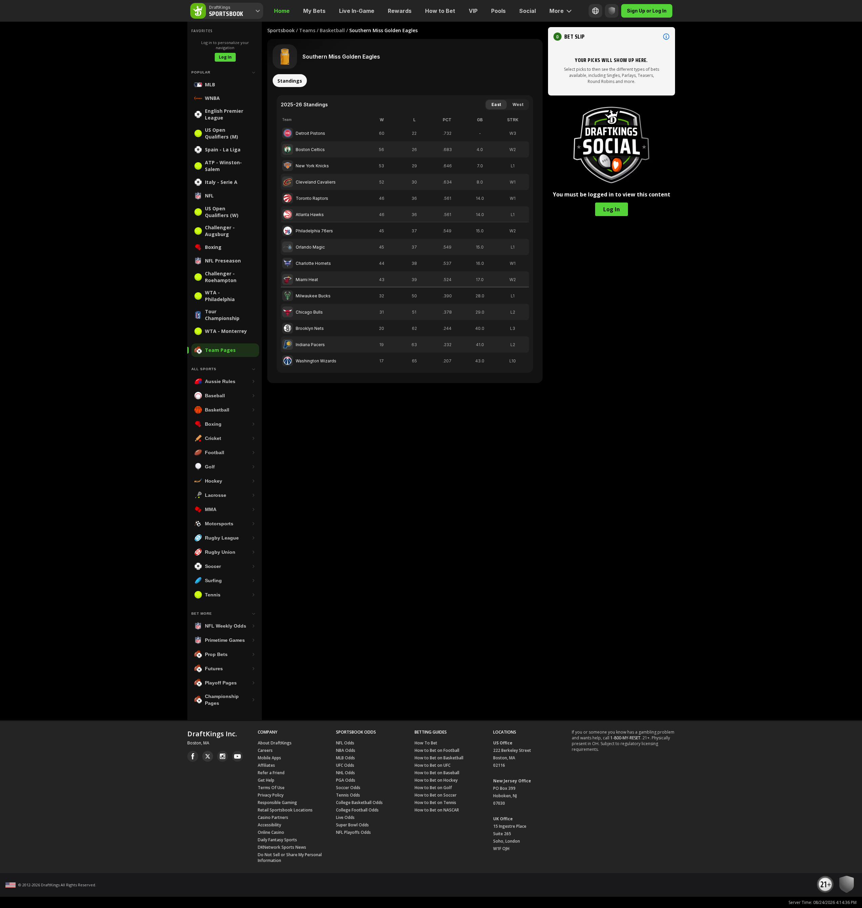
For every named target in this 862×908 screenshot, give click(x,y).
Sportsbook (281, 30)
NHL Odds (345, 773)
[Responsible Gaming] (611, 11)
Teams (307, 30)
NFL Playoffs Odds (353, 832)
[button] (611, 36)
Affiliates (266, 765)
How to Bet (440, 10)
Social (527, 10)
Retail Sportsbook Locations (285, 810)
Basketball (332, 30)
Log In (225, 57)
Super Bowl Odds (352, 825)
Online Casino (271, 832)
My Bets (314, 10)
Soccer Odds (348, 787)
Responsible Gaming (277, 802)
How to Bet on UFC (432, 765)
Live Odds (345, 817)
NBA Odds (345, 750)
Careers (265, 750)
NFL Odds (345, 743)
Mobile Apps (269, 758)
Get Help (266, 780)
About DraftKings (275, 743)
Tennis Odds (348, 795)
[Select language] (595, 11)
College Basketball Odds (359, 802)
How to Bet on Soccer (436, 795)
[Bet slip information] (666, 36)
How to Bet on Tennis (435, 802)
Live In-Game (356, 10)
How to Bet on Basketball (439, 758)
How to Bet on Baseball (437, 773)
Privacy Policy (270, 795)
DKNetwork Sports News (282, 847)
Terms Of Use (271, 787)
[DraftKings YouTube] (237, 756)
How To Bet (426, 743)
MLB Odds (345, 758)
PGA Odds (345, 780)
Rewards (400, 10)
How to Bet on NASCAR (437, 810)
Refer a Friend (271, 773)
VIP (473, 10)
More (556, 10)
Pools (498, 10)
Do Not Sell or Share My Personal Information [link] (290, 857)
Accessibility (269, 825)
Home (282, 10)
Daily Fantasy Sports (277, 840)
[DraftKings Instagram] (222, 756)
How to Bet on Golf (433, 787)
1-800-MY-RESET (625, 738)
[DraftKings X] (207, 756)
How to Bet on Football (437, 750)
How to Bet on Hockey (436, 780)
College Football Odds (357, 810)
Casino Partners (273, 817)
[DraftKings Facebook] (192, 756)
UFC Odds (345, 765)
